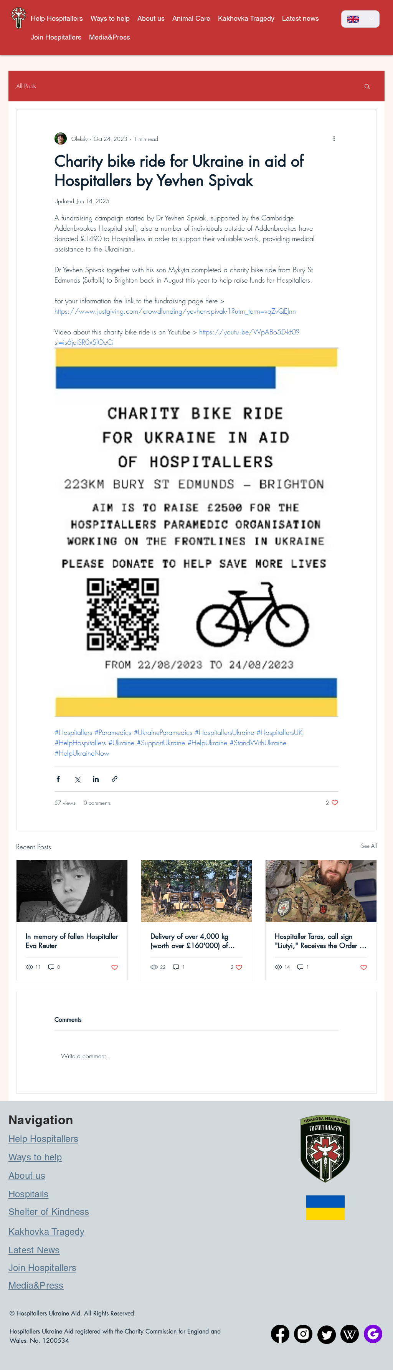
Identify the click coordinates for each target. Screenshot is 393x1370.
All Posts (26, 86)
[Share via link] (114, 779)
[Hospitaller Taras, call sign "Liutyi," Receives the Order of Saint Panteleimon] (321, 891)
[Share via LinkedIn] (95, 779)
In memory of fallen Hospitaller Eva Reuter (72, 941)
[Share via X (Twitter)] (77, 779)
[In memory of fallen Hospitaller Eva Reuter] (72, 891)
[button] (191, 18)
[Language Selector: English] (360, 19)
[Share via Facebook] (58, 779)
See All (369, 845)
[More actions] (334, 138)
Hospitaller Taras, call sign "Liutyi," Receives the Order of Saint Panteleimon (320, 941)
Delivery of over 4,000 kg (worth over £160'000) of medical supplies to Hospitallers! (189, 941)
